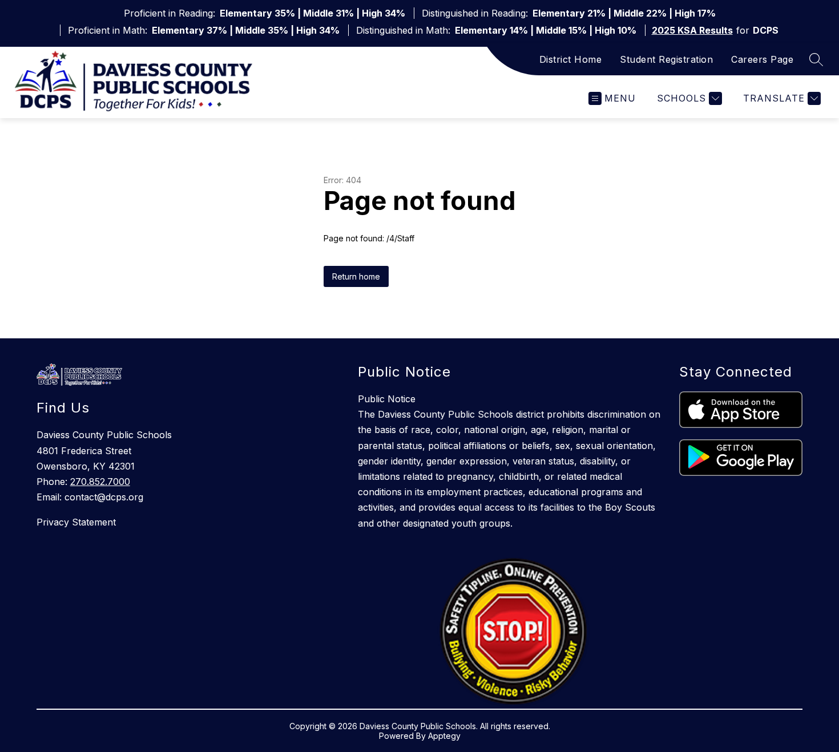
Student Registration (666, 59)
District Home (570, 59)
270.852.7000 (100, 481)
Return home (356, 276)
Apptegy (444, 736)
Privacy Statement (76, 522)
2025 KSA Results (692, 30)
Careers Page (762, 59)
